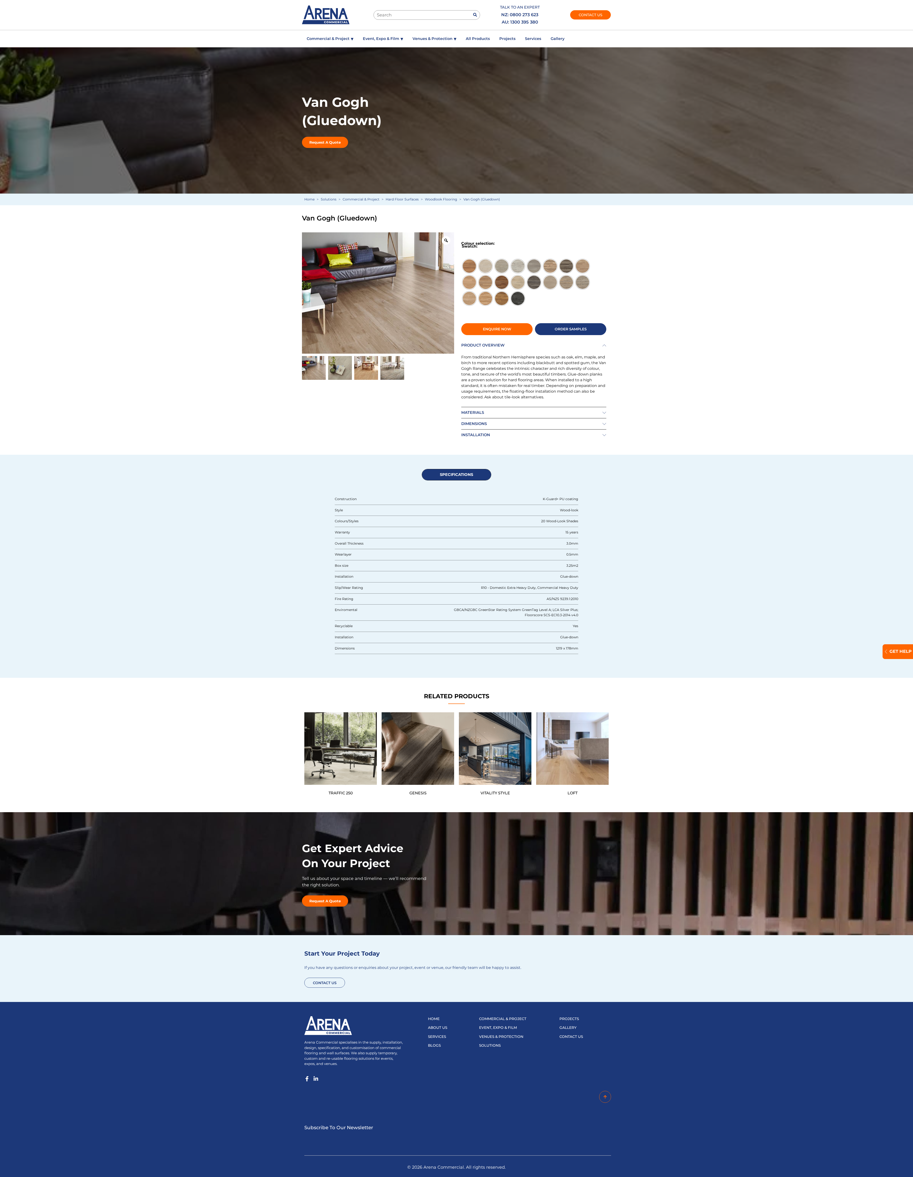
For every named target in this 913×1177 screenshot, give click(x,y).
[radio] (469, 266)
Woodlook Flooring (441, 199)
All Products (478, 38)
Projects (507, 38)
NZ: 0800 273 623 (519, 14)
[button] (533, 345)
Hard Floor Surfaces (402, 199)
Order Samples (571, 329)
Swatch (469, 246)
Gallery (557, 38)
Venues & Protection (434, 39)
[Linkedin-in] (315, 1078)
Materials (472, 412)
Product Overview (483, 345)
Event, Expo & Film (383, 39)
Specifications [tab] (456, 474)
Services (533, 38)
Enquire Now (497, 329)
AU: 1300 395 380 (520, 22)
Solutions (328, 199)
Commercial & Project (330, 39)
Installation (475, 435)
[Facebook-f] (307, 1078)
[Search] (475, 15)
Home (309, 199)
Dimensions (474, 423)
